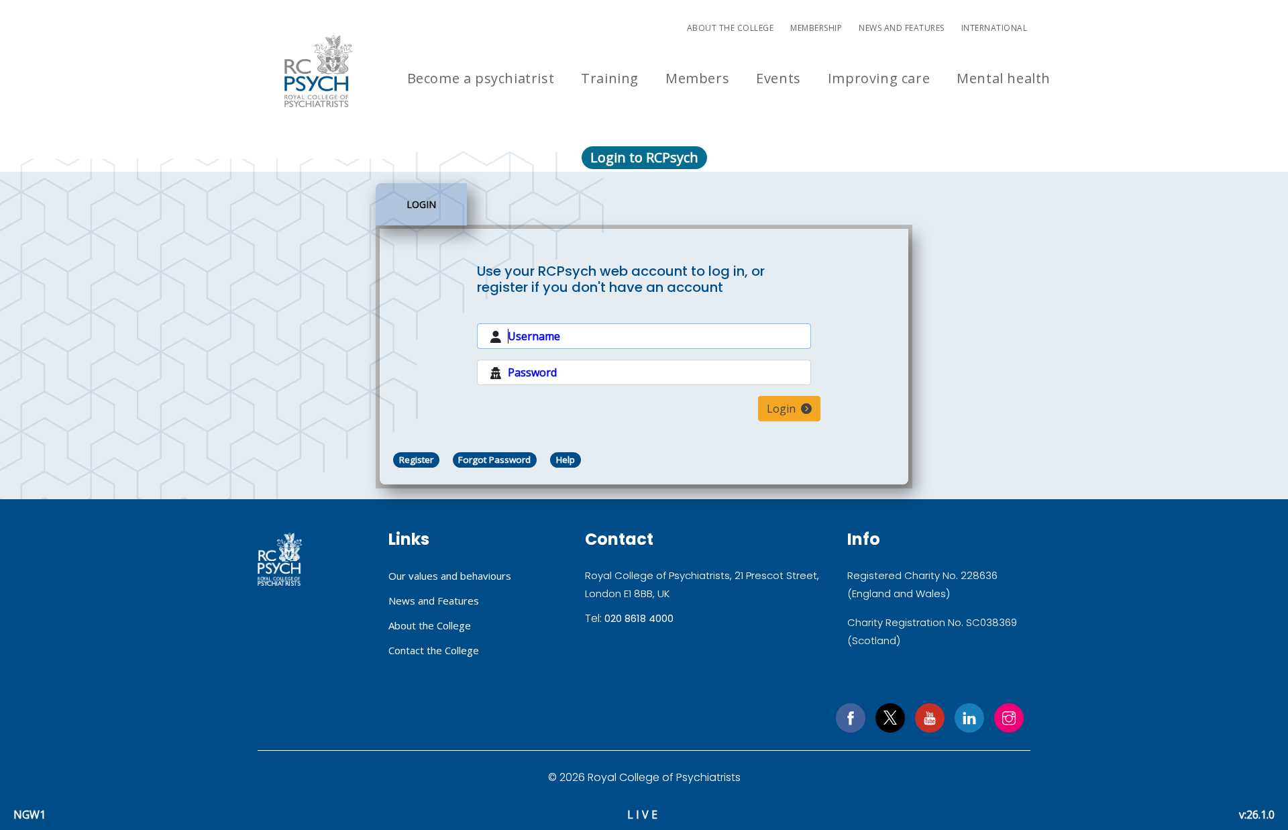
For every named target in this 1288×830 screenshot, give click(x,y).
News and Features (902, 28)
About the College (730, 28)
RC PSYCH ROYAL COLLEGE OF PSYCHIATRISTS (318, 71)
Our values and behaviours (449, 575)
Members (697, 78)
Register (416, 460)
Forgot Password (494, 460)
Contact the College (433, 650)
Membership (816, 28)
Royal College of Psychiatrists (280, 559)
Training (610, 78)
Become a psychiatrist (481, 78)
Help (565, 460)
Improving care (879, 78)
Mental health (1004, 78)
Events (778, 78)
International (994, 28)
